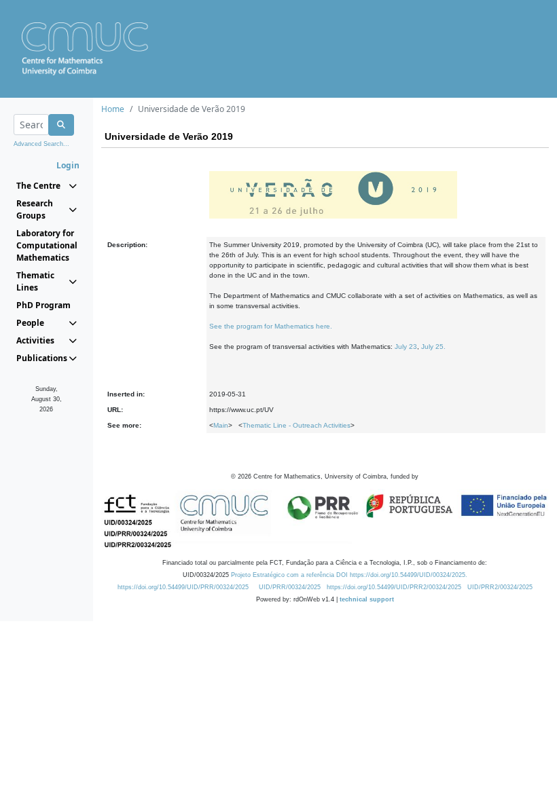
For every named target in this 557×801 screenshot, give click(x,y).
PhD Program (43, 305)
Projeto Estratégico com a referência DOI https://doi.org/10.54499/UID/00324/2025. (349, 575)
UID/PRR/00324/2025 (290, 587)
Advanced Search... (41, 144)
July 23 (406, 346)
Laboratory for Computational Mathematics (46, 245)
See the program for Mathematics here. (270, 326)
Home (112, 109)
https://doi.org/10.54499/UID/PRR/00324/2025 (183, 587)
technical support (367, 599)
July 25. (433, 346)
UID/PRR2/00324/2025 (500, 587)
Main (220, 425)
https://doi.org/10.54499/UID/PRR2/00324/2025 (394, 587)
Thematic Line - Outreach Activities (296, 425)
